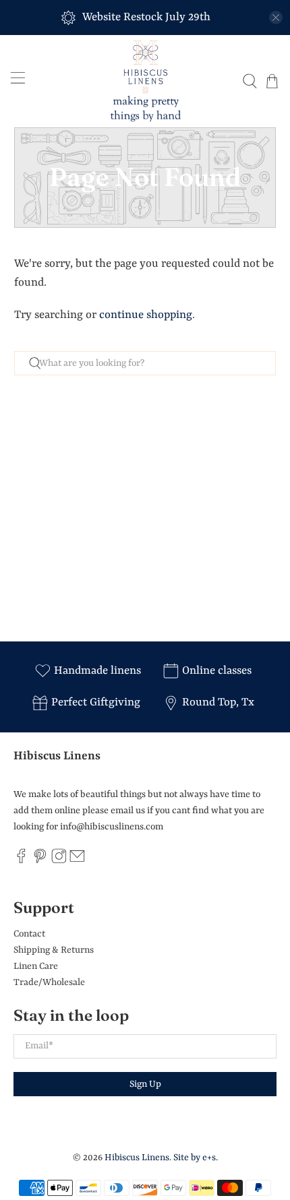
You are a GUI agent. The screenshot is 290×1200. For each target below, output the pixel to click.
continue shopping (145, 315)
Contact (29, 933)
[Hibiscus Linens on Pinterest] (40, 861)
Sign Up (145, 1084)
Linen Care (35, 966)
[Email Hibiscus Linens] (77, 861)
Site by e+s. (195, 1157)
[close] (276, 17)
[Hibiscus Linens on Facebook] (21, 861)
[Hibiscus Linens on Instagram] (59, 861)
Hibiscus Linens (137, 1157)
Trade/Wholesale (49, 982)
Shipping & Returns (53, 950)
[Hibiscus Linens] (145, 81)
